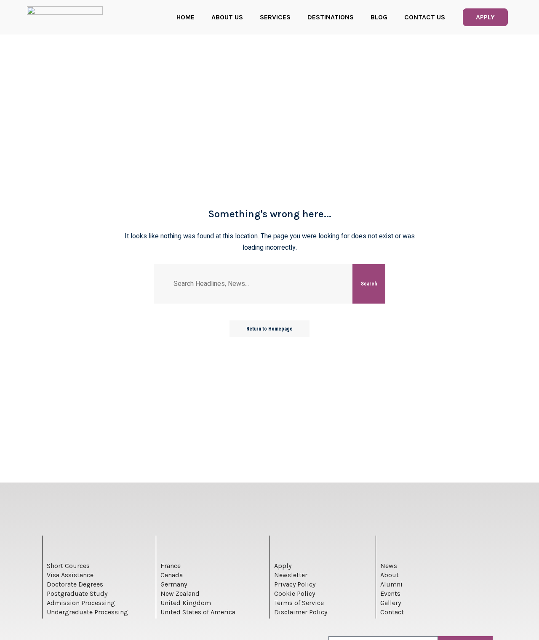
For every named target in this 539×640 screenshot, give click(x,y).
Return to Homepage (269, 329)
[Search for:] (259, 284)
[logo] (65, 17)
